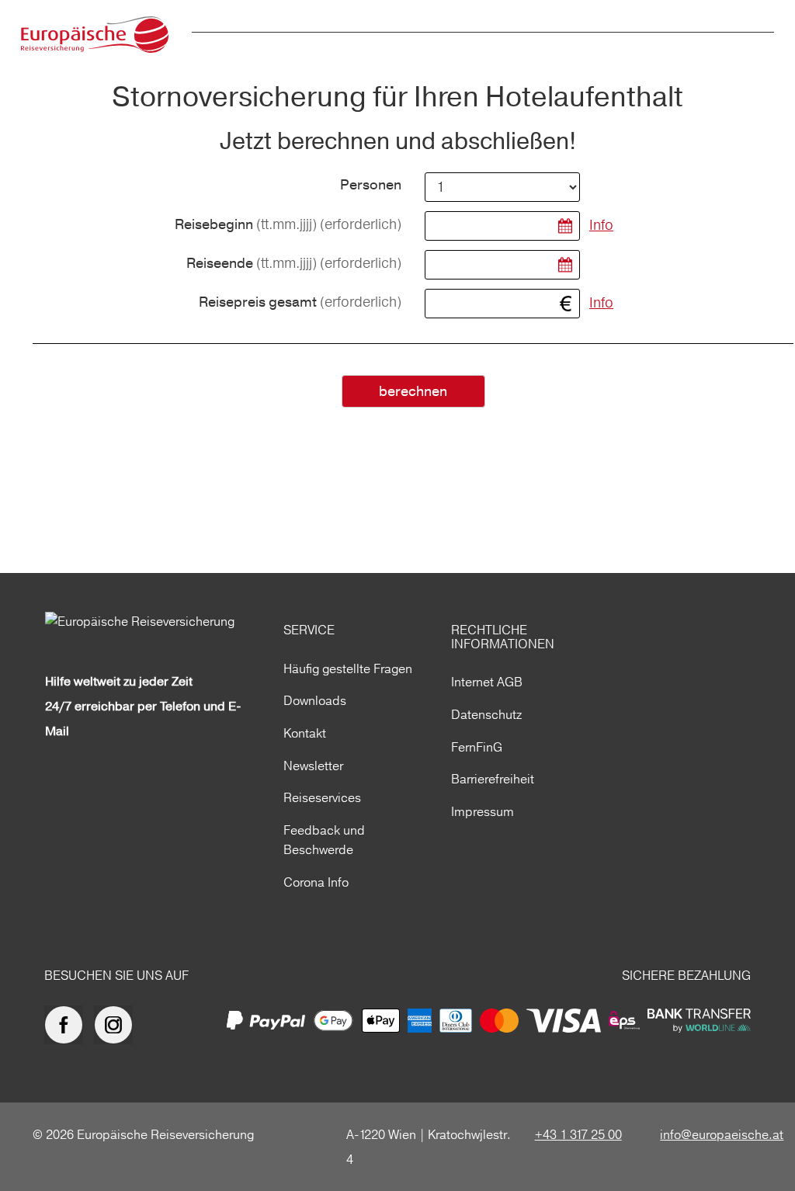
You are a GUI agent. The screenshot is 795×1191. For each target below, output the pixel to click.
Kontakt (304, 733)
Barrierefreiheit (492, 778)
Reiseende (293, 263)
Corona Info (316, 882)
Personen (370, 185)
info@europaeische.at (721, 1134)
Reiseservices (322, 797)
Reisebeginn (288, 225)
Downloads (314, 700)
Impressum (482, 811)
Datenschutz (486, 714)
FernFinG (476, 747)
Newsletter (313, 765)
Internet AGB (486, 681)
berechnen (413, 392)
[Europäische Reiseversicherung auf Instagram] (117, 1024)
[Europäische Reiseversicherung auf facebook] (67, 1024)
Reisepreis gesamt (300, 302)
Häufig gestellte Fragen (347, 668)
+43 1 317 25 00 (578, 1134)
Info (601, 225)
